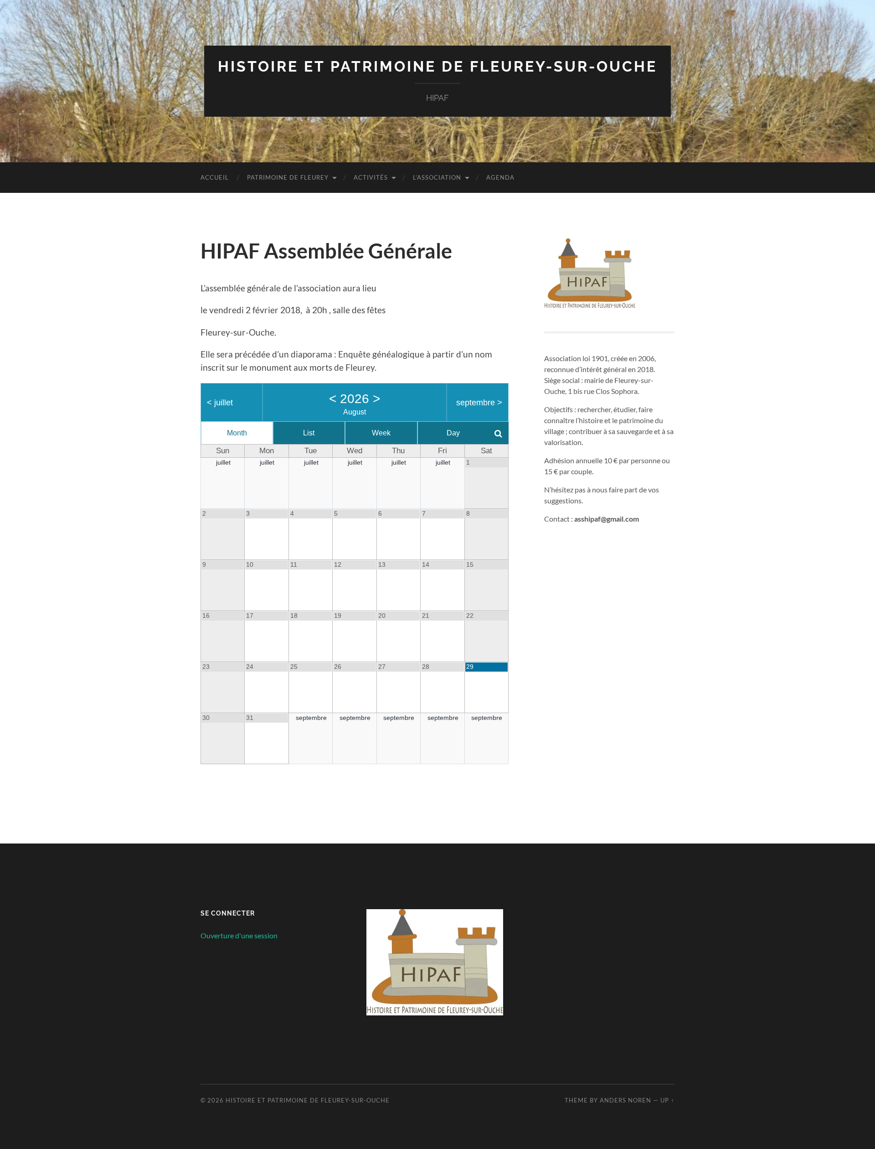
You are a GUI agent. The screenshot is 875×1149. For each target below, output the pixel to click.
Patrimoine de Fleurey (288, 177)
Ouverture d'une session (239, 935)
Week (381, 433)
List (308, 433)
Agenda (500, 177)
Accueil (215, 177)
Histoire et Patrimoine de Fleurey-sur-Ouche (437, 66)
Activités (371, 177)
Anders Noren (625, 1100)
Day (453, 433)
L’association (437, 177)
